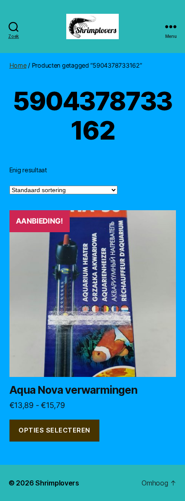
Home (18, 65)
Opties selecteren (54, 430)
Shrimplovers (57, 483)
